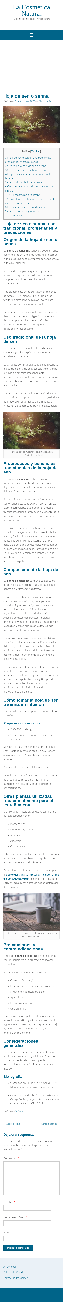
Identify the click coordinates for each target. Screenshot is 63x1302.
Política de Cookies (14, 1272)
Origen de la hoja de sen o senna (25, 166)
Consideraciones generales (22, 211)
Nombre (9, 1202)
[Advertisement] (31, 66)
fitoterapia (19, 1111)
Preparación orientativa (25, 195)
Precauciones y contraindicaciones (26, 207)
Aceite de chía (11, 1124)
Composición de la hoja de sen (24, 182)
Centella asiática (50, 1124)
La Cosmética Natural (31, 10)
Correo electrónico (15, 1217)
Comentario (11, 1158)
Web (6, 1232)
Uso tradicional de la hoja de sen (25, 170)
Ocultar (35, 151)
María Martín (45, 101)
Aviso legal (9, 1266)
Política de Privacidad (15, 1278)
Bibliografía (17, 215)
